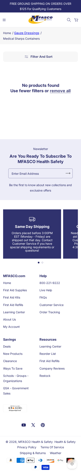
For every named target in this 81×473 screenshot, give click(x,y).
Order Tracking (49, 312)
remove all (60, 90)
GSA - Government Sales (16, 390)
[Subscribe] (67, 173)
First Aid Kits (11, 297)
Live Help (45, 290)
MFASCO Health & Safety (35, 442)
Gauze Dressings (26, 33)
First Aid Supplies (15, 290)
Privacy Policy (26, 447)
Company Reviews (52, 368)
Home (7, 33)
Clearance (10, 361)
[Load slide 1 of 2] (38, 262)
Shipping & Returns (33, 453)
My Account (11, 326)
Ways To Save (12, 368)
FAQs (43, 297)
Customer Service (51, 305)
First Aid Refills (13, 305)
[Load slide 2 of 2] (42, 262)
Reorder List (47, 353)
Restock (44, 375)
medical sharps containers (21, 38)
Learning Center (14, 312)
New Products (12, 353)
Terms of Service (52, 447)
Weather (55, 453)
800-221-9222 (49, 283)
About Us (9, 319)
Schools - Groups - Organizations (15, 378)
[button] (69, 20)
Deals (7, 346)
